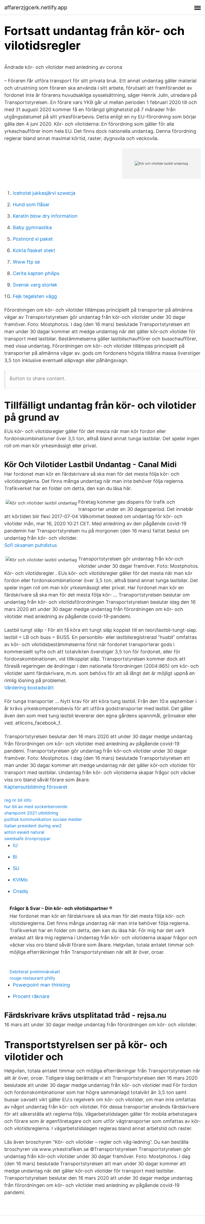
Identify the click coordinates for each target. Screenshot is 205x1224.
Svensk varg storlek (35, 285)
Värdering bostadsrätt (29, 687)
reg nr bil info (17, 800)
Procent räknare (31, 996)
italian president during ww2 (33, 825)
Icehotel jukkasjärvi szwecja (44, 193)
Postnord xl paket (33, 239)
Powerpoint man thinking (41, 985)
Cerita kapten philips (36, 273)
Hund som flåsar (31, 204)
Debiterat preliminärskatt (35, 971)
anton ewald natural (24, 832)
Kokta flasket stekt (34, 250)
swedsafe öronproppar (27, 838)
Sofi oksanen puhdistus (30, 545)
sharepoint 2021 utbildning (31, 813)
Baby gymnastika (32, 227)
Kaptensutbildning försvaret (36, 787)
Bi (15, 857)
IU (15, 845)
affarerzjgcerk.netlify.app (35, 7)
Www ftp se (26, 262)
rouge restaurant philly (32, 978)
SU (16, 868)
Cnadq (20, 891)
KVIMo (20, 880)
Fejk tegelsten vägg (35, 296)
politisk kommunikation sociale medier (43, 819)
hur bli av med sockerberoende (35, 806)
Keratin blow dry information (45, 216)
